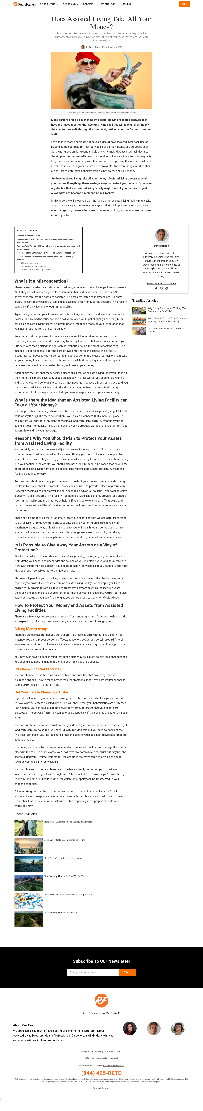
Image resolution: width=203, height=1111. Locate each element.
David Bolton (94, 47)
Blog (84, 1013)
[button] (15, 4)
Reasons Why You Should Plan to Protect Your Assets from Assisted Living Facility (48, 247)
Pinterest (106, 1088)
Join (184, 4)
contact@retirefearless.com (113, 1065)
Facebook (97, 1088)
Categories (93, 1013)
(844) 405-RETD (101, 1073)
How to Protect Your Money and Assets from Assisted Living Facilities (45, 258)
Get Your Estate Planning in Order (35, 270)
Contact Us (116, 1013)
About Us (104, 1013)
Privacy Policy (97, 1051)
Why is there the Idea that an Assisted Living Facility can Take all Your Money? (46, 240)
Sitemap (118, 1051)
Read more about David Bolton (161, 283)
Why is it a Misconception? (29, 236)
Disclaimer (109, 1051)
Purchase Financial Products (33, 266)
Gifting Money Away (29, 263)
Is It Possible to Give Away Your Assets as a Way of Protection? (46, 253)
